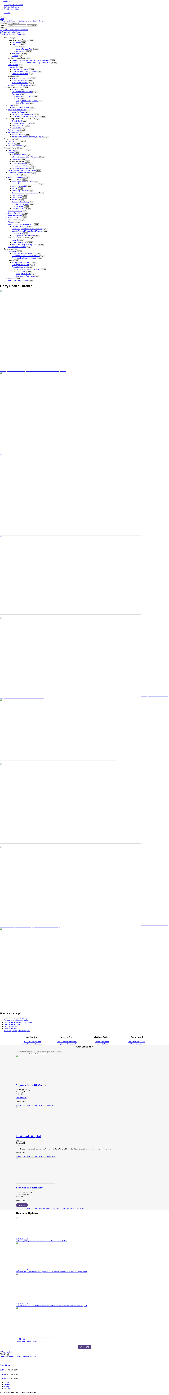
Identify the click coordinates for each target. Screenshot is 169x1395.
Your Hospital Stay (18, 209)
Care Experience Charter (17, 150)
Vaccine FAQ (16, 159)
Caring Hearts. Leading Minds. (27, 101)
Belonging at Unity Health (25, 276)
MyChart (15, 188)
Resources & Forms (15, 146)
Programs (11, 143)
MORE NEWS (84, 1347)
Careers (7, 1384)
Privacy (6, 1386)
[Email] (84, 1358)
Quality (10, 105)
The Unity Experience (19, 267)
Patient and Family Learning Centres (25, 193)
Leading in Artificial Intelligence (19, 85)
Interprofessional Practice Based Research (27, 231)
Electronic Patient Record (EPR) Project (22, 170)
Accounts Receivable (19, 186)
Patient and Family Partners (18, 280)
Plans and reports (18, 134)
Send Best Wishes (101, 1044)
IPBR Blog (19, 233)
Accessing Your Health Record (23, 182)
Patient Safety (17, 197)
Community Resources (20, 191)
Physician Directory (15, 211)
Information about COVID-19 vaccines (25, 157)
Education (11, 222)
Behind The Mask (22, 103)
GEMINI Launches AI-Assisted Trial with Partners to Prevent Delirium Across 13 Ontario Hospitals (51, 1305)
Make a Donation (136, 1044)
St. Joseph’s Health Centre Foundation (26, 256)
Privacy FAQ (20, 206)
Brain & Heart (17, 121)
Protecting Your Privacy (20, 202)
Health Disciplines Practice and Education (27, 229)
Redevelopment (13, 130)
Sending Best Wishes (15, 213)
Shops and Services (15, 215)
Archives (15, 56)
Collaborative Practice (20, 226)
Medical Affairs (21, 51)
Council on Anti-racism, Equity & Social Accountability (31, 60)
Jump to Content (6, 1)
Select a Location (22, 1054)
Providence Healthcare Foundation (24, 258)
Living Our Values (18, 112)
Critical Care (16, 128)
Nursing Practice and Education (23, 235)
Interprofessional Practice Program (21, 224)
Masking (11, 152)
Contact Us (16, 44)
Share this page (6, 1365)
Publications (16, 94)
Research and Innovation (17, 247)
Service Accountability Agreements (24, 71)
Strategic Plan (13, 65)
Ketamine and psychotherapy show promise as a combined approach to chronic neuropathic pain (51, 1270)
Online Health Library (19, 242)
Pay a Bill (15, 200)
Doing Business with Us (20, 69)
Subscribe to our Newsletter (22, 92)
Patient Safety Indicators (21, 107)
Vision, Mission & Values (17, 110)
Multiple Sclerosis (18, 125)
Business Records (22, 204)
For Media (15, 89)
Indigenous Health (14, 175)
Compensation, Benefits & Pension (28, 269)
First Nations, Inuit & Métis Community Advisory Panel (31, 62)
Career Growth (21, 271)
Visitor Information (15, 217)
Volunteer (11, 278)
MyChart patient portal (16, 177)
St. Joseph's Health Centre (31, 1085)
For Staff (7, 13)
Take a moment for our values (23, 114)
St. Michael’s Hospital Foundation (24, 253)
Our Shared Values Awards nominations (26, 116)
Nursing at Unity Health (20, 265)
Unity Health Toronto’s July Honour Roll (30, 1340)
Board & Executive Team (24, 49)
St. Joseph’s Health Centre (13, 5)
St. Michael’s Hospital (11, 7)
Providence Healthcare (12, 9)
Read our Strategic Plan (32, 1042)
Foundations (12, 251)
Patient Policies (17, 195)
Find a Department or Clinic (67, 1042)
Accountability (13, 67)
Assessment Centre (19, 155)
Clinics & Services (14, 141)
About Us (15, 240)
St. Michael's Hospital (28, 1136)
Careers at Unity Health (136, 1042)
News (18, 98)
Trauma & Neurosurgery (21, 123)
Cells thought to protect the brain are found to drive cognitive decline (41, 1240)
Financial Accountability (20, 74)
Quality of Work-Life (23, 274)
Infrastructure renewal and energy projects (28, 137)
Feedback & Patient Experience (19, 173)
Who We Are (16, 42)
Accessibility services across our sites (25, 184)
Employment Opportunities (22, 262)
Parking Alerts (21, 1098)
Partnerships (16, 53)
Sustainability (13, 132)
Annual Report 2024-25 (24, 96)
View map (21, 1205)
